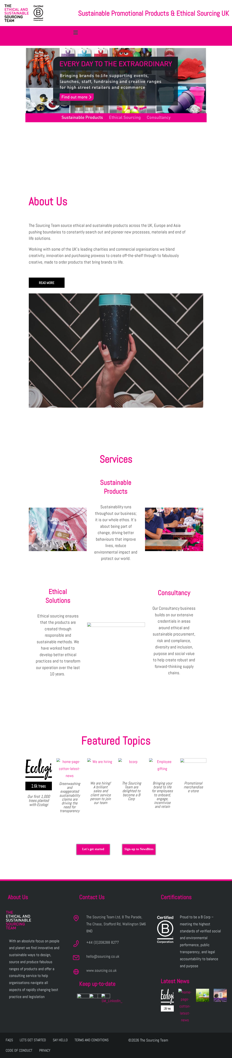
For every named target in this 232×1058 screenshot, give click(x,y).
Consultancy (174, 592)
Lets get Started (33, 1040)
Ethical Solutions (58, 596)
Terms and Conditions (92, 1040)
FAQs (9, 1040)
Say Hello (60, 1040)
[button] (76, 32)
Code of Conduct (19, 1050)
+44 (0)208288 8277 (102, 942)
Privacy (44, 1050)
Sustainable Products (115, 487)
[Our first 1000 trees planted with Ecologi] (38, 774)
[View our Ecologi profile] (167, 1000)
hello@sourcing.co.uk (102, 956)
